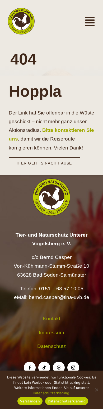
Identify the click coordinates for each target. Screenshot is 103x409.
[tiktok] (44, 367)
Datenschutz (51, 346)
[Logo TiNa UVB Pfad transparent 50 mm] (21, 10)
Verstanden (30, 401)
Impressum (51, 332)
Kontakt (51, 318)
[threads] (59, 367)
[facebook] (30, 367)
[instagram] (73, 367)
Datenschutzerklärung (51, 393)
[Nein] (96, 389)
